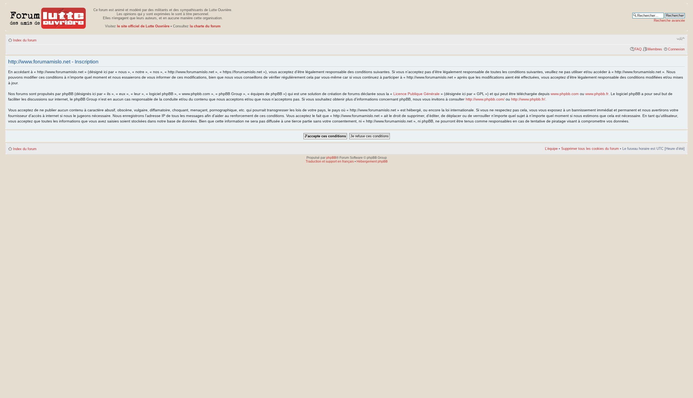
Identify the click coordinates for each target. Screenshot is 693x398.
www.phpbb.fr (597, 94)
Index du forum (25, 40)
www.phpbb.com (565, 94)
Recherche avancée (669, 20)
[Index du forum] (48, 17)
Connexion (676, 49)
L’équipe (551, 149)
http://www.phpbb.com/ (485, 99)
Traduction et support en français (330, 161)
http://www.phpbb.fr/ (528, 99)
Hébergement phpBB (372, 161)
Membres (655, 49)
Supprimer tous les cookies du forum (590, 149)
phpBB (331, 158)
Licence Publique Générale (416, 94)
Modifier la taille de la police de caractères (681, 38)
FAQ (638, 49)
